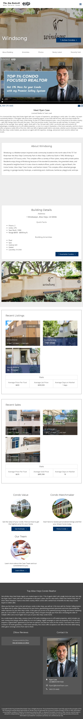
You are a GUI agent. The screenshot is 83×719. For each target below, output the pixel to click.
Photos (40, 52)
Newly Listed (57, 52)
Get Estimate (20, 529)
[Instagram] (82, 105)
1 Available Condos (66, 254)
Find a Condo (61, 529)
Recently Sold (76, 52)
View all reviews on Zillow (20, 643)
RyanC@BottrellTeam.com (58, 686)
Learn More (20, 570)
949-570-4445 (7, 105)
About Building (7, 52)
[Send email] (79, 105)
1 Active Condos (67, 40)
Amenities (25, 52)
